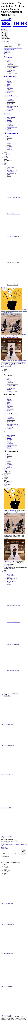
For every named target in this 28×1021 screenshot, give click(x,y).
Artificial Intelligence (12, 127)
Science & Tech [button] (10, 394)
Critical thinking (8, 48)
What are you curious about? (11, 43)
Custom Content (8, 535)
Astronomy (9, 92)
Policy (8, 147)
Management (10, 125)
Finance (9, 120)
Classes (5, 159)
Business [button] (7, 432)
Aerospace (9, 82)
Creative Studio (10, 171)
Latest (5, 152)
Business (7, 114)
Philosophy (14, 48)
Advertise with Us (11, 173)
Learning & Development (10, 510)
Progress (9, 143)
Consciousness (10, 104)
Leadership (9, 118)
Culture (8, 145)
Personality (9, 107)
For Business (4, 27)
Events (8, 169)
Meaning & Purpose (12, 73)
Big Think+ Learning (12, 170)
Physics (9, 79)
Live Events (7, 567)
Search (7, 41)
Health (8, 84)
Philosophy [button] (8, 375)
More (5, 164)
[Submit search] (19, 45)
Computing (9, 86)
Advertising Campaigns (10, 561)
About (8, 174)
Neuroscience (10, 100)
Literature (9, 138)
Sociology (9, 146)
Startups (9, 128)
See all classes (7, 482)
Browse (6, 161)
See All (5, 156)
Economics (9, 130)
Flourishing (9, 63)
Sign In (2, 366)
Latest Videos (7, 51)
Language (9, 68)
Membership (4, 29)
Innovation (9, 122)
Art (7, 139)
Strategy (9, 124)
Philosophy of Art (11, 67)
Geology (9, 85)
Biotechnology (10, 91)
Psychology (10, 99)
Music (8, 140)
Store (5, 163)
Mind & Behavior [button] (11, 414)
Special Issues (10, 167)
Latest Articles (7, 52)
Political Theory (11, 70)
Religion (9, 61)
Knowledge (10, 64)
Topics (7, 53)
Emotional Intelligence (12, 106)
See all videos (7, 473)
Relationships (10, 109)
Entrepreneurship (11, 117)
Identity (9, 71)
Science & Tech (10, 76)
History (8, 136)
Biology (9, 81)
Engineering (10, 88)
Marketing (9, 121)
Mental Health (10, 103)
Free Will (11, 49)
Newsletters (10, 166)
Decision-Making (11, 102)
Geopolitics (9, 149)
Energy (8, 89)
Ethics (8, 60)
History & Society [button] (11, 451)
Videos (5, 153)
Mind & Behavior (11, 96)
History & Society (11, 133)
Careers (9, 176)
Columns (6, 157)
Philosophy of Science (12, 66)
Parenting (9, 110)
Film (8, 142)
